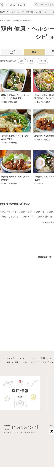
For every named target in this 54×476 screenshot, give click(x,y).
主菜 (21, 61)
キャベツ (21, 12)
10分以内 (42, 61)
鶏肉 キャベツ (9, 212)
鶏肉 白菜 (28, 217)
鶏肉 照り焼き (45, 217)
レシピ (28, 358)
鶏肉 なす (26, 212)
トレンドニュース (14, 358)
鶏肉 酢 (40, 212)
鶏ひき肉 (29, 12)
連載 (16, 362)
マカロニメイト (29, 362)
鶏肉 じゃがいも (10, 217)
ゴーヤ (46, 12)
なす (13, 12)
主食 (31, 61)
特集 (8, 362)
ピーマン (38, 12)
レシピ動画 (40, 358)
